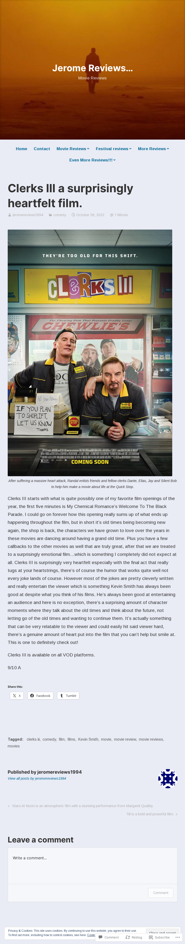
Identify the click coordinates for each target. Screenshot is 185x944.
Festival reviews (112, 149)
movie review (125, 739)
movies (14, 746)
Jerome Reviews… (92, 67)
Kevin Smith (88, 739)
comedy (59, 215)
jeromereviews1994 (28, 215)
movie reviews (151, 739)
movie (106, 739)
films (71, 739)
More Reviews (152, 149)
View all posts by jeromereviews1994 (37, 778)
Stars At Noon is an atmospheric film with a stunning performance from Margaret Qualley (80, 806)
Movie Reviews (71, 149)
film (62, 739)
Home (21, 149)
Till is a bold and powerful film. (150, 815)
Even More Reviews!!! (90, 160)
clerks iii (33, 739)
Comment (160, 893)
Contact (42, 149)
